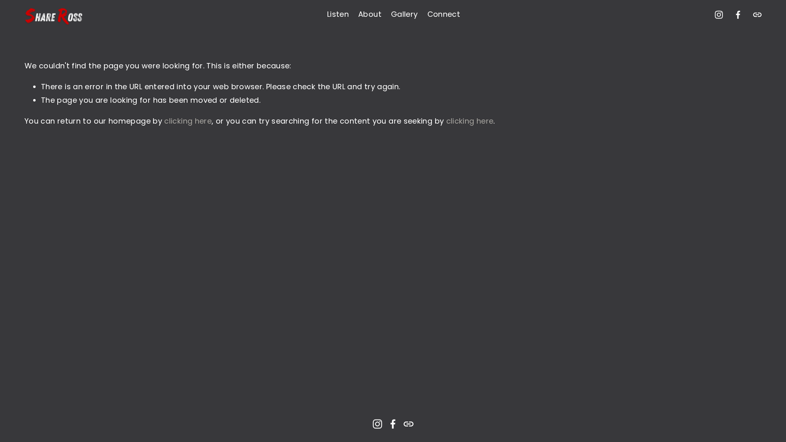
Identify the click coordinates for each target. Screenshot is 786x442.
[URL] (757, 15)
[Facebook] (738, 15)
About (370, 14)
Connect (444, 14)
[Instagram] (719, 15)
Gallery (404, 14)
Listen (338, 14)
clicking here (188, 121)
